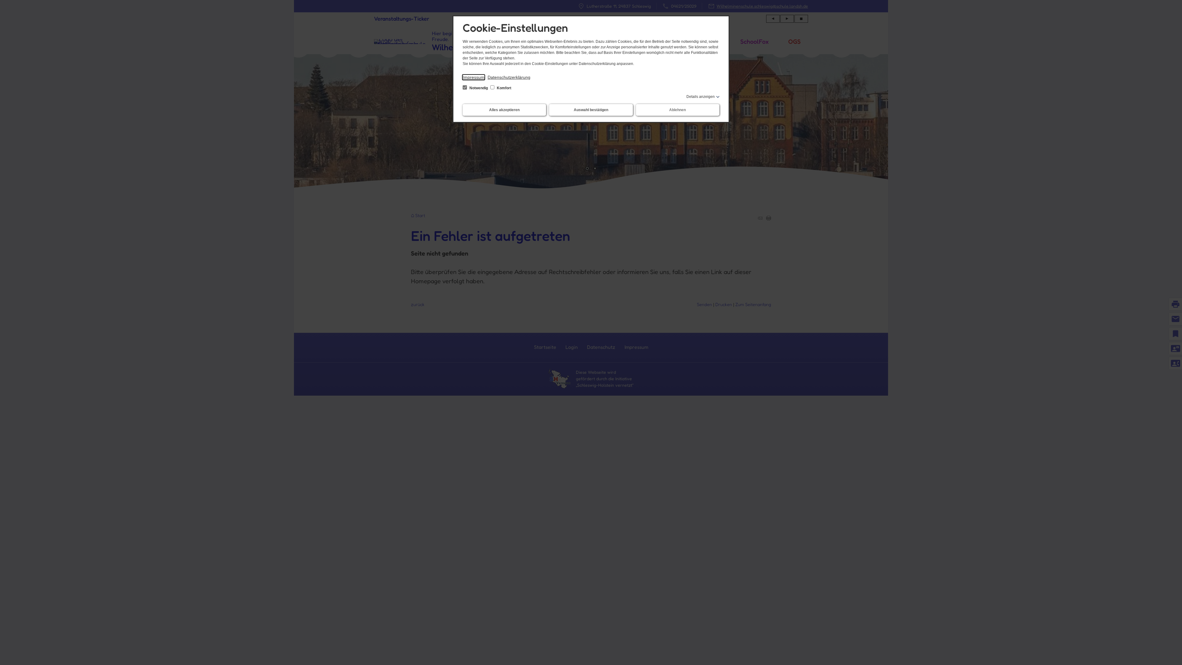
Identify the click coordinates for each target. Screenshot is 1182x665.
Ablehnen (677, 110)
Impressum (473, 77)
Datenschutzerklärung (509, 77)
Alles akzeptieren (504, 110)
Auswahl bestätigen (591, 110)
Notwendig (478, 88)
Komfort (503, 88)
